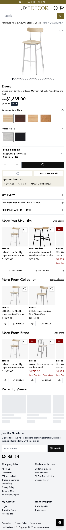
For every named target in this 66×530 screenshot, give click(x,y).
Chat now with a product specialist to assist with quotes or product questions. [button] (42, 514)
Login (4, 506)
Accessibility (7, 483)
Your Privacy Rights (10, 494)
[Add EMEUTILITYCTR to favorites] (24, 230)
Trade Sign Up (41, 506)
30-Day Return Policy (44, 476)
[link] (61, 8)
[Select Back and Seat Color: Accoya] (33, 118)
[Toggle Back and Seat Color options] (62, 109)
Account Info (7, 513)
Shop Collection (57, 279)
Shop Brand (59, 332)
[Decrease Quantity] (5, 165)
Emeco (38, 22)
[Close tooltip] (61, 513)
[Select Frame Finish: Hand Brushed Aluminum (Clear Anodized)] (8, 137)
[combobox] (29, 16)
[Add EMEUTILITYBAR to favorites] (61, 31)
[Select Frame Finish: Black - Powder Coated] (20, 137)
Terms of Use (8, 490)
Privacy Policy (8, 487)
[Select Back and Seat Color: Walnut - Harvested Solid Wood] (20, 118)
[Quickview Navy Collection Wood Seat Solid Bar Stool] (32, 380)
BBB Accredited (9, 476)
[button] (31, 109)
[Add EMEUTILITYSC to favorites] (51, 288)
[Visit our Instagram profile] (17, 456)
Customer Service (43, 468)
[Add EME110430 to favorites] (51, 342)
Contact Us (7, 472)
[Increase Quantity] (17, 165)
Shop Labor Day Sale (33, 2)
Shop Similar (58, 220)
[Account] (55, 8)
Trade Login (40, 510)
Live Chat (10, 183)
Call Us (24, 183)
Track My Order (9, 510)
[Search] (60, 16)
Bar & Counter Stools (22, 22)
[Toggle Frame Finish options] (62, 128)
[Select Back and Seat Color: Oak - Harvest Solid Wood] (46, 118)
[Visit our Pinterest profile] (4, 456)
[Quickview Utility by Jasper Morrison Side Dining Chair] (32, 323)
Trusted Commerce (10, 479)
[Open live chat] (60, 522)
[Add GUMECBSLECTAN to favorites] (51, 230)
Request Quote (41, 472)
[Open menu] (4, 8)
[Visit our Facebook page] (10, 456)
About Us (6, 468)
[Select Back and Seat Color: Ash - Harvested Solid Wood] (8, 118)
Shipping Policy (42, 479)
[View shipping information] (33, 153)
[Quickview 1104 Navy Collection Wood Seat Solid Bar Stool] (59, 380)
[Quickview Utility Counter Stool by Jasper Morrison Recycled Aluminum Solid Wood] (5, 323)
